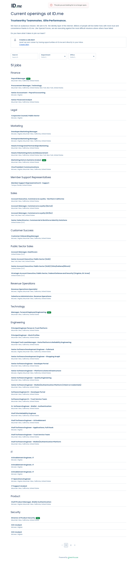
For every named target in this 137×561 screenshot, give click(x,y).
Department (45, 55)
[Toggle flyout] (65, 56)
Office (72, 55)
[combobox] (41, 57)
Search (15, 55)
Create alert (24, 45)
